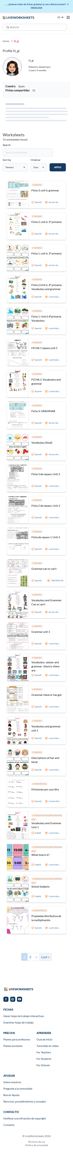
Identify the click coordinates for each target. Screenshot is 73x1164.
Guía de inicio (44, 1039)
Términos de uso (36, 1141)
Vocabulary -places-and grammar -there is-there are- (45, 666)
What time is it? (40, 854)
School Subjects (40, 886)
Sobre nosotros (12, 1082)
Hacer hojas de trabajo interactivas (23, 1016)
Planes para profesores (16, 1039)
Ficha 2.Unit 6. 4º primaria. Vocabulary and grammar (46, 287)
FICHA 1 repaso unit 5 (44, 348)
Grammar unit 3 (40, 631)
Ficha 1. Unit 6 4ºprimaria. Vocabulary (46, 318)
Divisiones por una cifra (45, 789)
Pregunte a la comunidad (17, 1088)
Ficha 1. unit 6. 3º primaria (46, 253)
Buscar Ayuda (11, 1095)
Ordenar (36, 159)
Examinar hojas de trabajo (18, 1022)
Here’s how (36, 7)
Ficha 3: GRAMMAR (43, 411)
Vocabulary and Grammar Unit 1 (46, 825)
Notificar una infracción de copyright (24, 1118)
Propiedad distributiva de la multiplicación (46, 918)
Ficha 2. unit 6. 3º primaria (46, 221)
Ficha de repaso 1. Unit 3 (45, 537)
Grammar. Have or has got (46, 694)
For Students (43, 1058)
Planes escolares (13, 1045)
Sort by (7, 159)
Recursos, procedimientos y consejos (24, 1101)
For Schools (43, 1065)
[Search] (7, 27)
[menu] (68, 17)
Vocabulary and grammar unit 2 (46, 728)
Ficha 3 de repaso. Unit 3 (45, 474)
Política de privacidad (36, 1145)
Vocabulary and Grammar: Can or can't (46, 602)
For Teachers (43, 1052)
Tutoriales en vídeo (47, 1045)
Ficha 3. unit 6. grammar (45, 190)
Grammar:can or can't (44, 568)
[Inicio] (18, 17)
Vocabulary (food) (41, 442)
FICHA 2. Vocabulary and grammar (46, 381)
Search (7, 144)
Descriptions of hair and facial (45, 759)
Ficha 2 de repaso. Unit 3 (45, 505)
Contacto (8, 1124)
